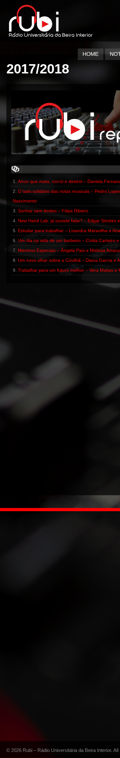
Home (91, 54)
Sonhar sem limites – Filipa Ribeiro (53, 210)
